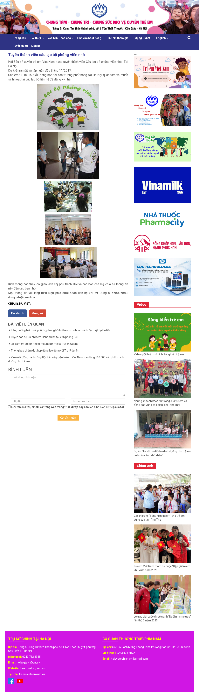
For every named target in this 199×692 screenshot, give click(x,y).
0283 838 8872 (126, 652)
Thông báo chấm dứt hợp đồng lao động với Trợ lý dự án (45, 350)
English (161, 38)
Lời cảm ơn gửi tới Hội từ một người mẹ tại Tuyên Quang (44, 343)
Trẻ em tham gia (118, 38)
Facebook (17, 313)
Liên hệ (35, 45)
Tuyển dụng (20, 45)
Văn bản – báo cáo (60, 38)
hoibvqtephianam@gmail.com (129, 658)
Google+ (37, 313)
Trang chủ (19, 38)
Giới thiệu (36, 38)
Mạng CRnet (142, 38)
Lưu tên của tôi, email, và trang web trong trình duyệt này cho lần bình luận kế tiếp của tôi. (68, 407)
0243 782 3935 (31, 656)
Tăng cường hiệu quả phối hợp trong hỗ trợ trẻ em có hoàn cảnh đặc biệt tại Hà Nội (60, 330)
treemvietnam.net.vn (32, 674)
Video (141, 304)
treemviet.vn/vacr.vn (32, 668)
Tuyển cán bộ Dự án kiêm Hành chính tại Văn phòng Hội (44, 337)
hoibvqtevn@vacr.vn (29, 662)
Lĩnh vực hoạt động (89, 38)
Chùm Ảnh (145, 466)
